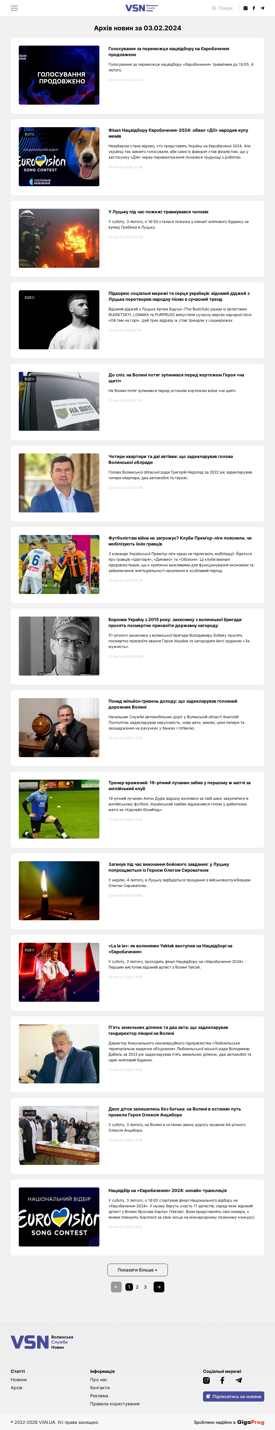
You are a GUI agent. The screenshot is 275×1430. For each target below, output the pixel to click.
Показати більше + (138, 1270)
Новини (19, 1379)
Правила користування (115, 1403)
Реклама (99, 1395)
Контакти (100, 1387)
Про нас (98, 1379)
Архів (16, 1387)
